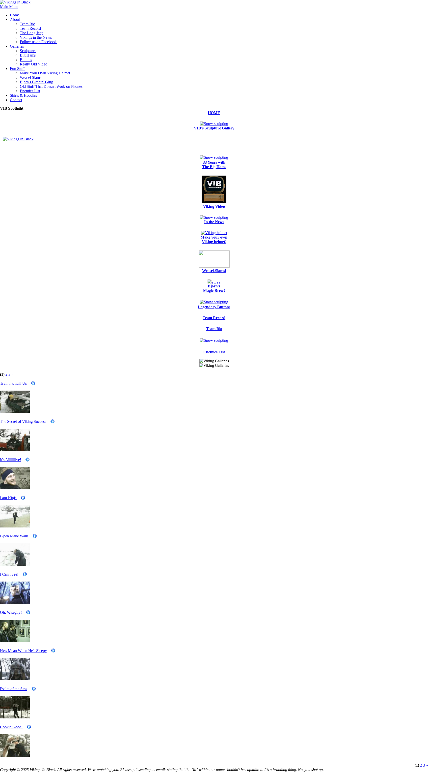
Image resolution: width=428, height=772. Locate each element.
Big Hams (28, 55)
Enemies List (30, 91)
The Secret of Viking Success (23, 421)
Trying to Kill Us (13, 383)
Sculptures (28, 51)
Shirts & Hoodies (23, 95)
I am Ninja (8, 498)
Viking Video (214, 206)
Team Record (30, 28)
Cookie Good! (11, 727)
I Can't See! (9, 574)
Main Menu (9, 6)
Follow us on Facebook (38, 42)
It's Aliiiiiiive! (10, 460)
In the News (214, 222)
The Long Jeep (31, 33)
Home (15, 15)
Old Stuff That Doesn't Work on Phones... (52, 86)
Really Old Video (33, 64)
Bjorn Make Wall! (14, 536)
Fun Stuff (17, 68)
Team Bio (27, 24)
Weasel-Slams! (214, 271)
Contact (16, 100)
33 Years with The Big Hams (214, 164)
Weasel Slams (30, 77)
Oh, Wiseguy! (11, 612)
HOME (214, 113)
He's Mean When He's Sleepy (23, 650)
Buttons (26, 60)
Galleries (17, 46)
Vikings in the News (36, 37)
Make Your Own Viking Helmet (45, 73)
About (15, 19)
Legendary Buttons (214, 307)
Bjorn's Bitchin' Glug (36, 82)
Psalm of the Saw (13, 689)
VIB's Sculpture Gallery (214, 128)
